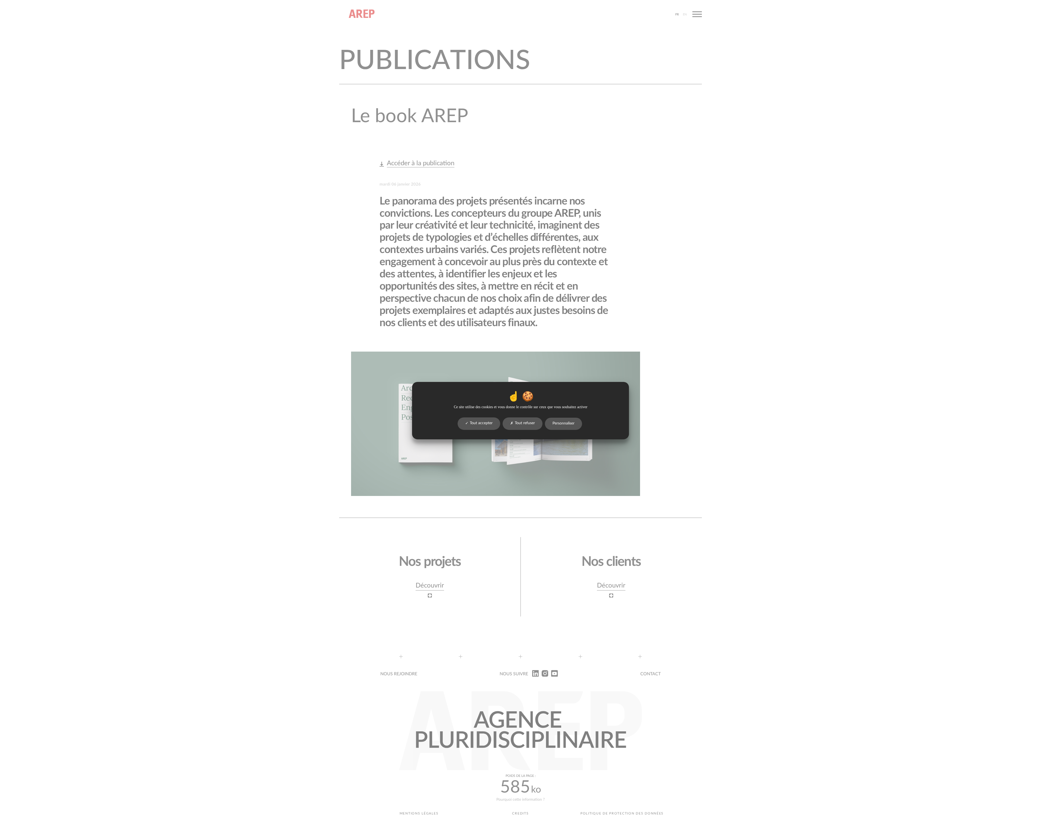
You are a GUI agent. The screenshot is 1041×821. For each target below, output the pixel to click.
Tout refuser (525, 423)
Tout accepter (481, 423)
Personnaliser (563, 423)
